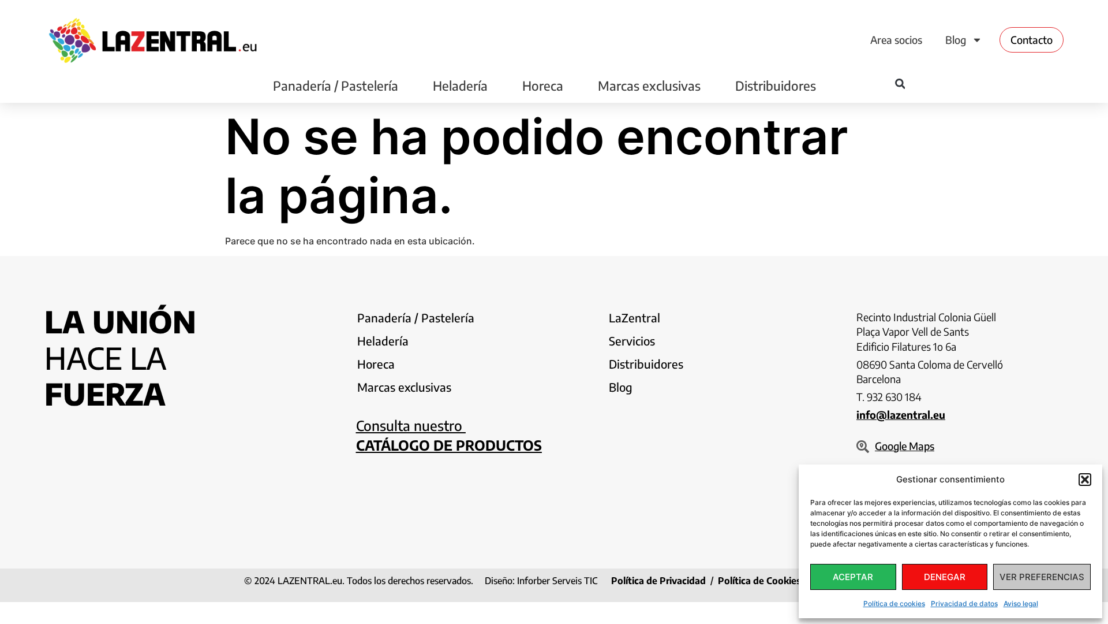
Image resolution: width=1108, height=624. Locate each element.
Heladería (460, 85)
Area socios (896, 39)
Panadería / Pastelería (335, 85)
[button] (1085, 479)
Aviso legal (1021, 603)
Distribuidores (775, 85)
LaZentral (634, 317)
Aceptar (853, 576)
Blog (955, 39)
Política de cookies (894, 603)
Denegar (944, 576)
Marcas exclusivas (649, 85)
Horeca (542, 85)
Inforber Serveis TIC (557, 580)
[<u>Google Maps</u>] (862, 446)
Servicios (632, 340)
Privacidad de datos (964, 603)
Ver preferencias (1042, 576)
